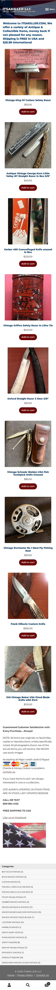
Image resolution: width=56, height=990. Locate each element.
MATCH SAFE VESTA (11, 932)
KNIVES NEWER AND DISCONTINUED (19, 912)
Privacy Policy (25, 975)
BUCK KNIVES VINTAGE (13, 877)
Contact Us (42, 975)
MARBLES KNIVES (10, 927)
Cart (43, 983)
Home (11, 975)
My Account (9, 985)
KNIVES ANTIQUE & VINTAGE (15, 907)
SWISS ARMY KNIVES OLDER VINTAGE (20, 963)
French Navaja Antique (13, 897)
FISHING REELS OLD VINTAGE (16, 892)
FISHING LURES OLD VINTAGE (16, 887)
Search (28, 985)
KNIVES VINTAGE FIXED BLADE (16, 917)
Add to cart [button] (28, 111)
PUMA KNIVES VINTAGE (13, 937)
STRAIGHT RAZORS (10, 957)
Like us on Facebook (14, 817)
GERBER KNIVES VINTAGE (14, 902)
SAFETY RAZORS (9, 942)
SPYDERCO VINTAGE (11, 952)
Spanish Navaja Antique (13, 947)
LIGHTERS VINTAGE (11, 922)
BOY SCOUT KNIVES (11, 872)
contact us (9, 772)
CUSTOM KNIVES (10, 882)
